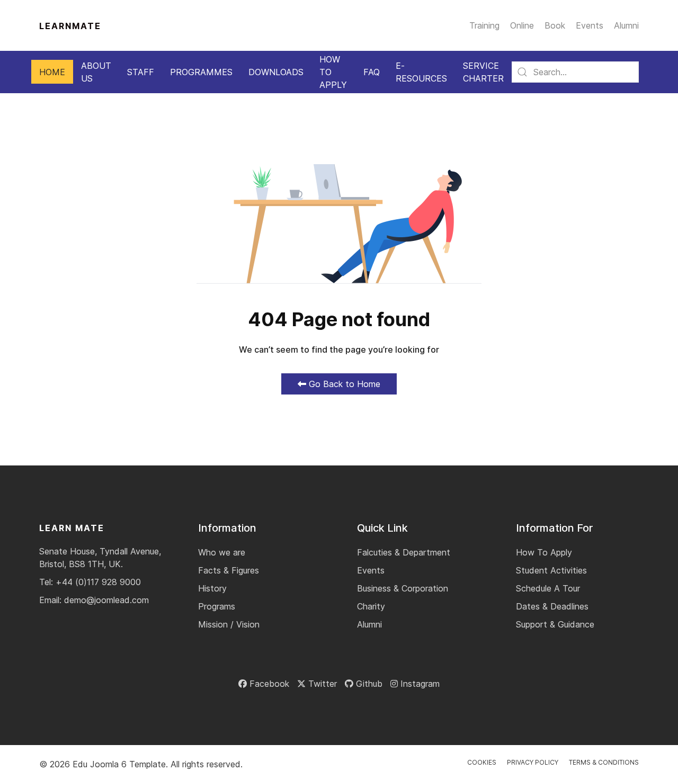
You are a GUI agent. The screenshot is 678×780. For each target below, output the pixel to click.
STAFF (140, 72)
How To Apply (544, 552)
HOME (52, 72)
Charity (371, 606)
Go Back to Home (343, 384)
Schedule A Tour (548, 588)
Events (589, 25)
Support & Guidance (555, 624)
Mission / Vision (229, 624)
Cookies (481, 762)
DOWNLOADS (276, 72)
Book (555, 25)
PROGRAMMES (201, 72)
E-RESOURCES (421, 72)
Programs (216, 606)
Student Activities (551, 570)
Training (484, 25)
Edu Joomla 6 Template (119, 764)
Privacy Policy (532, 762)
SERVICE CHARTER (483, 72)
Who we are (221, 552)
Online (522, 25)
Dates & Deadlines (552, 606)
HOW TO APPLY (333, 72)
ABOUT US (96, 72)
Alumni (626, 25)
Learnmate (70, 26)
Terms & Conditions (604, 762)
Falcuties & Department (403, 552)
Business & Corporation (402, 588)
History (212, 588)
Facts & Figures (228, 570)
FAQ (371, 72)
